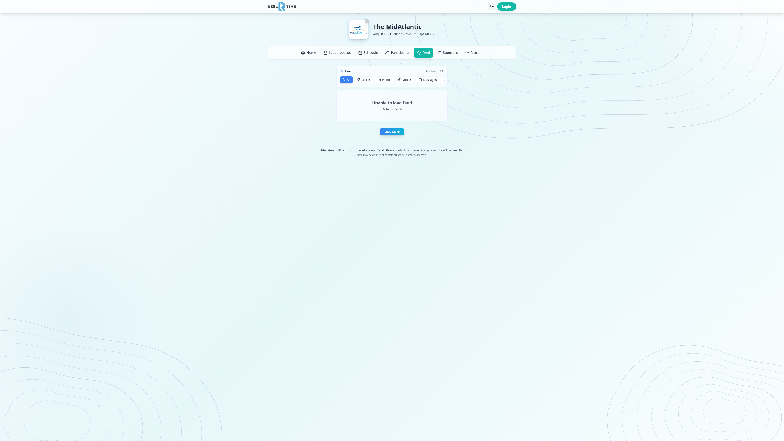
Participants (400, 52)
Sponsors (450, 52)
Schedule (371, 52)
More (475, 52)
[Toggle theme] (492, 6)
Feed (426, 52)
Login (506, 6)
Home (311, 52)
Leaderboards (340, 52)
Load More (392, 132)
